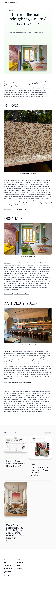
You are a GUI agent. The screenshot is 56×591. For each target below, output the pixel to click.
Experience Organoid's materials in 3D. (16, 294)
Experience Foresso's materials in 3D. (16, 209)
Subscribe (7, 576)
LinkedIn (19, 565)
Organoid (7, 263)
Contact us (20, 562)
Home (5, 562)
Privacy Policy (8, 568)
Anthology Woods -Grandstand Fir (28, 345)
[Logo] (11, 3)
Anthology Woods (10, 351)
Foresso (6, 180)
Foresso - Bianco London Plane (28, 173)
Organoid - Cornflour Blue (28, 256)
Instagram (19, 568)
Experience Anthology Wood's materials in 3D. (19, 382)
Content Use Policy (7, 572)
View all (48, 432)
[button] (51, 2)
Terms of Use (7, 565)
